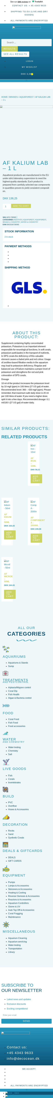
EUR (15, 1096)
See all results (15, 54)
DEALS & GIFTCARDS (22, 851)
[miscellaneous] (6, 924)
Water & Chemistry (29, 222)
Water (9, 739)
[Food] (6, 705)
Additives (18, 220)
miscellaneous (19, 931)
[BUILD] (5, 789)
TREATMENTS (15, 680)
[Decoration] (6, 817)
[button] (26, 80)
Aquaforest (26, 97)
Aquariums (14, 656)
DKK (15, 1093)
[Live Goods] (6, 762)
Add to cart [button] (36, 478)
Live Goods (14, 769)
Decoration (15, 824)
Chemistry (15, 222)
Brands (13, 97)
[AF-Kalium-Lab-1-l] (26, 107)
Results (10, 49)
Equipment (14, 875)
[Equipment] (6, 868)
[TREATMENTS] (5, 673)
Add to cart (21, 206)
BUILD (8, 796)
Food (8, 713)
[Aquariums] (6, 649)
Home (4, 97)
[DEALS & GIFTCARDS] (5, 844)
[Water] (5, 733)
